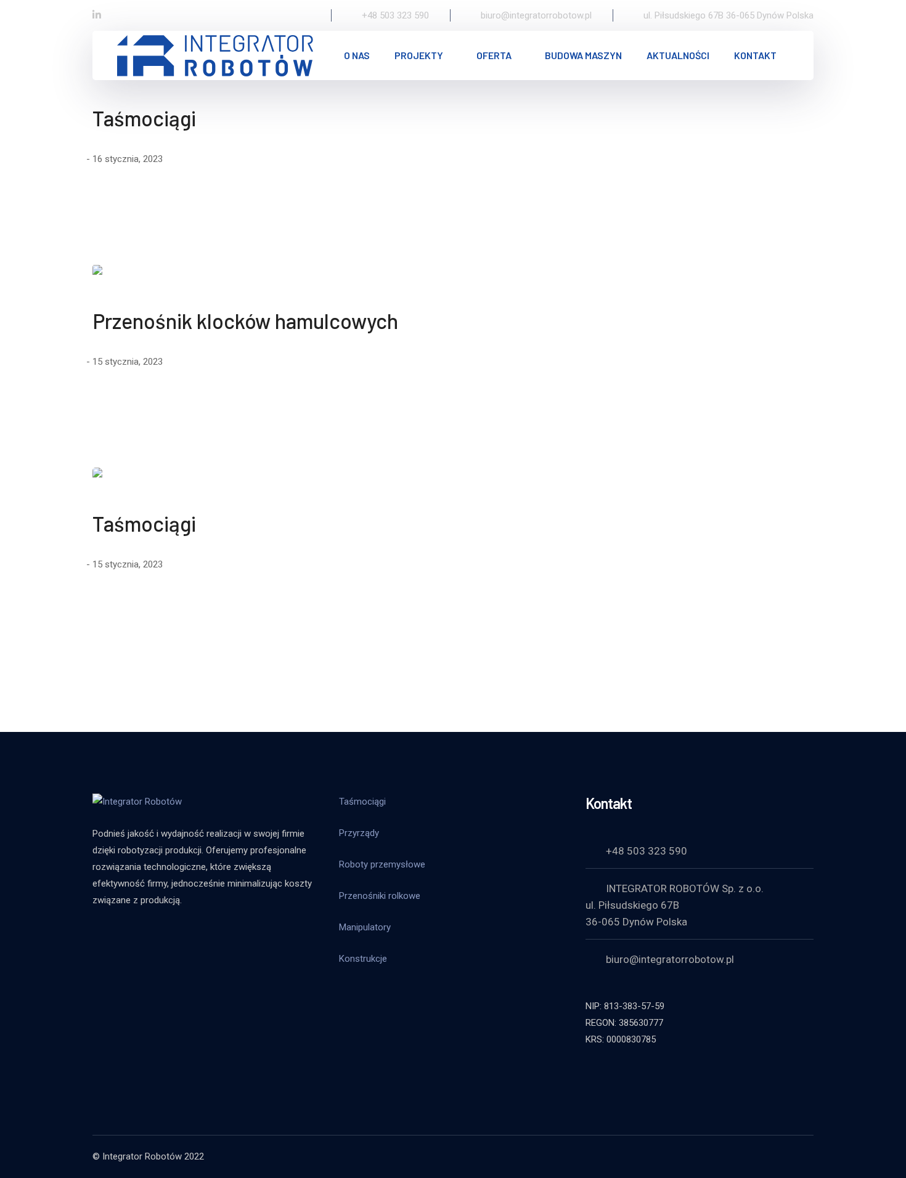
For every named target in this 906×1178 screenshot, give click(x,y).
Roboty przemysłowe (382, 864)
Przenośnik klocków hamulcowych (245, 320)
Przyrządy (359, 833)
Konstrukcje (363, 958)
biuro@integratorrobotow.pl (670, 959)
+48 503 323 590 (646, 851)
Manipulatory (365, 927)
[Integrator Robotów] (215, 54)
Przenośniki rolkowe (379, 895)
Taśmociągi (144, 118)
